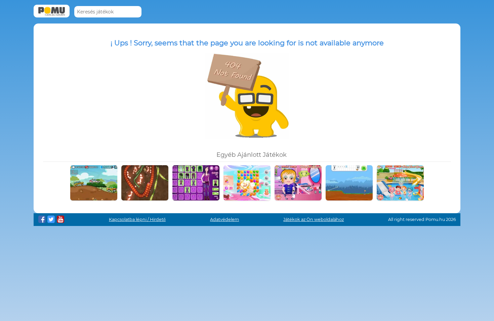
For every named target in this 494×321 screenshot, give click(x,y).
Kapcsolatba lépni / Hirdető (137, 219)
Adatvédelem (224, 219)
